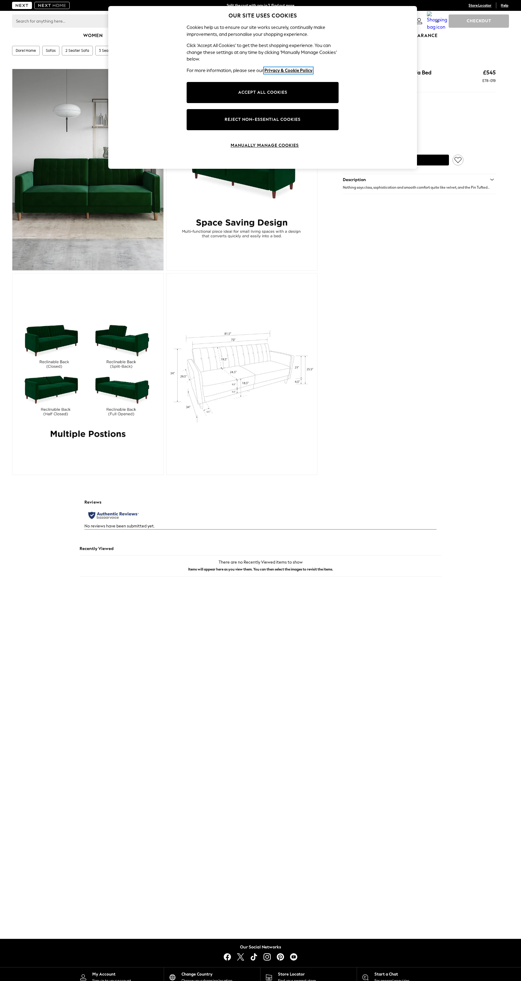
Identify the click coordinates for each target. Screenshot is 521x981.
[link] (419, 21)
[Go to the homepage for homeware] (52, 5)
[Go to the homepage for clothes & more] (22, 5)
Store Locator (480, 5)
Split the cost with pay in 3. (260, 5)
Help (504, 5)
